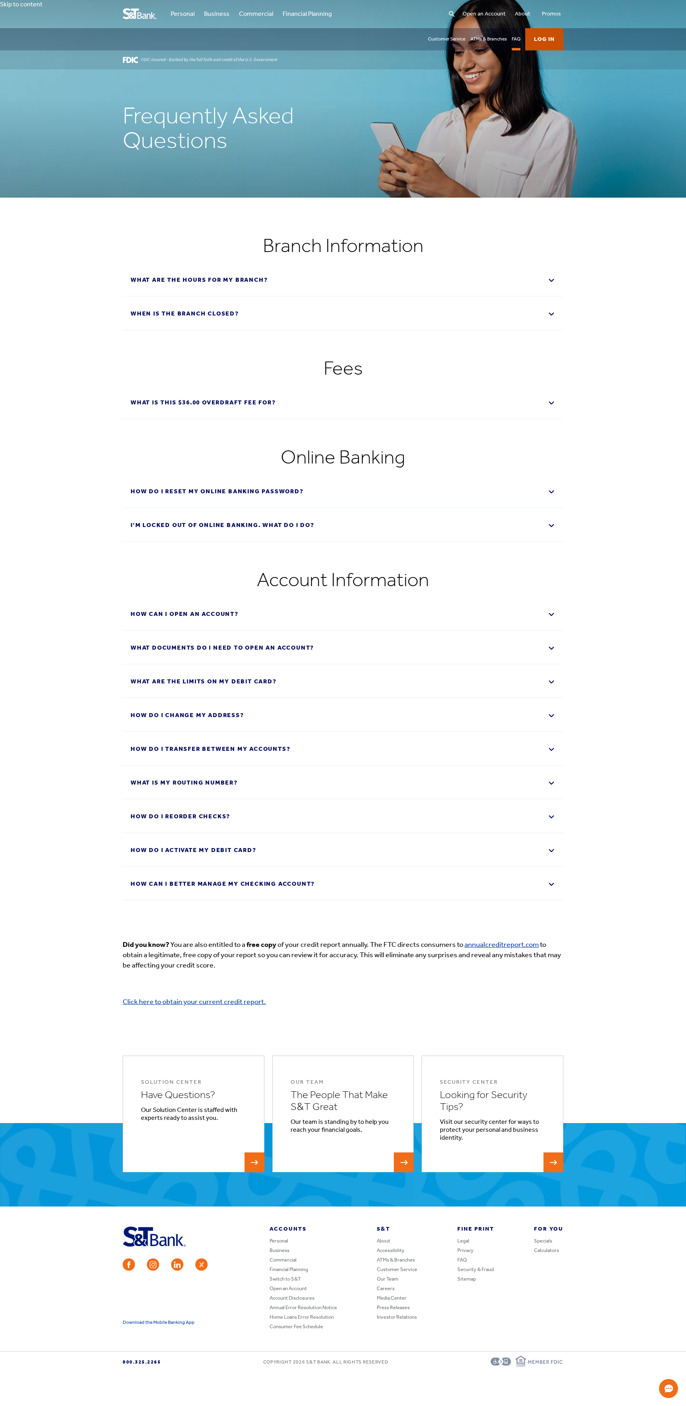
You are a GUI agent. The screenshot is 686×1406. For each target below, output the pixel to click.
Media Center (392, 1298)
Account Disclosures (292, 1298)
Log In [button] (544, 39)
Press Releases (393, 1307)
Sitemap (466, 1279)
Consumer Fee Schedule (296, 1326)
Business (216, 14)
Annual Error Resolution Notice (303, 1307)
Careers (386, 1288)
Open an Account (483, 14)
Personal (183, 14)
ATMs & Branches (488, 39)
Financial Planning (307, 14)
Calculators (546, 1250)
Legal (463, 1241)
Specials (543, 1241)
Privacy (465, 1250)
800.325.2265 (142, 1362)
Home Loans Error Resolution (302, 1317)
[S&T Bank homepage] (140, 14)
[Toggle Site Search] (451, 14)
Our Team (387, 1279)
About (522, 14)
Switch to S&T (285, 1279)
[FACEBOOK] (129, 1264)
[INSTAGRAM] (153, 1264)
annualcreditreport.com (501, 945)
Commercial (256, 14)
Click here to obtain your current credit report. (194, 1002)
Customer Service (447, 39)
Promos (551, 14)
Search (405, 6)
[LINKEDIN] (177, 1264)
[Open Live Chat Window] (668, 1388)
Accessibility (391, 1250)
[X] (201, 1264)
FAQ (516, 39)
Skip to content (21, 4)
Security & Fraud (475, 1269)
